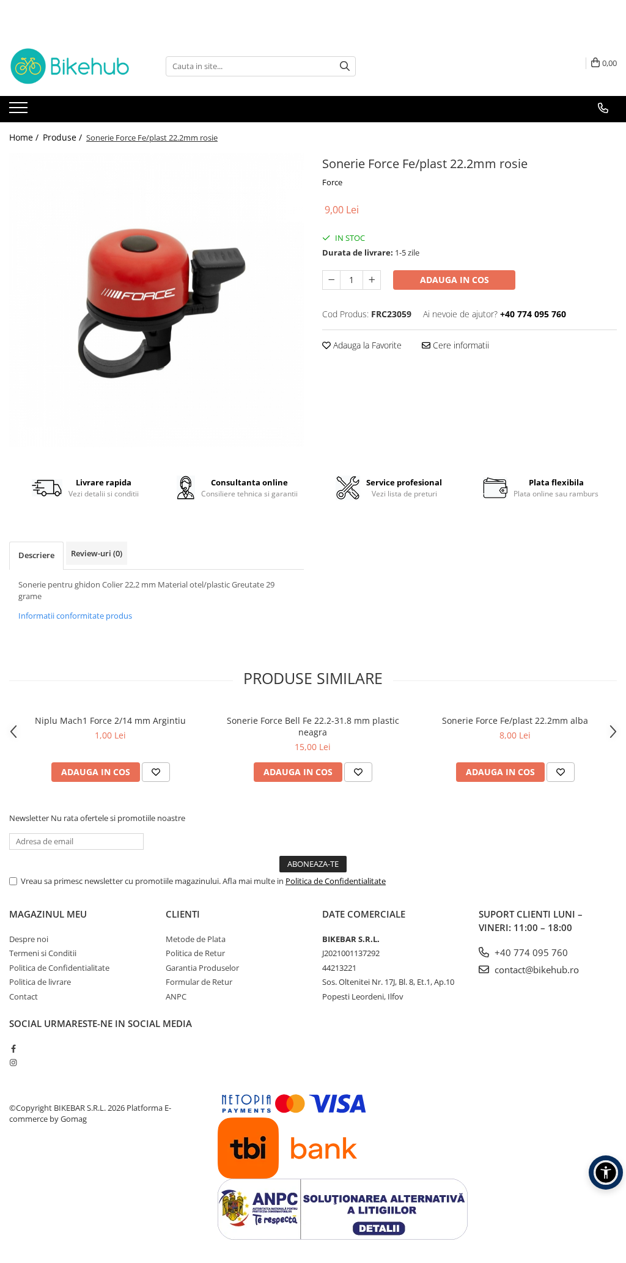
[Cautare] (345, 66)
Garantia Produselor (202, 967)
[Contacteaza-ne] (603, 108)
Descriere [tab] (36, 555)
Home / (25, 137)
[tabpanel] (156, 300)
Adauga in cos (454, 279)
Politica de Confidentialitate (335, 880)
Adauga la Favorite (366, 345)
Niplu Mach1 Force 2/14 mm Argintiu (110, 720)
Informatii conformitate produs (75, 615)
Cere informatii (459, 345)
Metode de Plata (196, 938)
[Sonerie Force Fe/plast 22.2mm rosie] (156, 300)
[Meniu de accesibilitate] (606, 1172)
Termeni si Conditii (42, 953)
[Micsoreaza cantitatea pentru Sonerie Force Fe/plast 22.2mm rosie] (331, 280)
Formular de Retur (199, 981)
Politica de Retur (195, 953)
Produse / (63, 137)
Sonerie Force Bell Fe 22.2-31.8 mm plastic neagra (313, 726)
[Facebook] (13, 1048)
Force (332, 182)
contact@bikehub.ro (535, 969)
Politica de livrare (40, 981)
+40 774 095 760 (530, 952)
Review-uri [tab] (96, 553)
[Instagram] (13, 1062)
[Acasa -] (70, 66)
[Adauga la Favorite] (156, 772)
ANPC (176, 996)
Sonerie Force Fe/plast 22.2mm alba (515, 720)
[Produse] (20, 111)
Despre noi (28, 938)
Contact (23, 996)
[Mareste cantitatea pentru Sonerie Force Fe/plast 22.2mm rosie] (372, 280)
